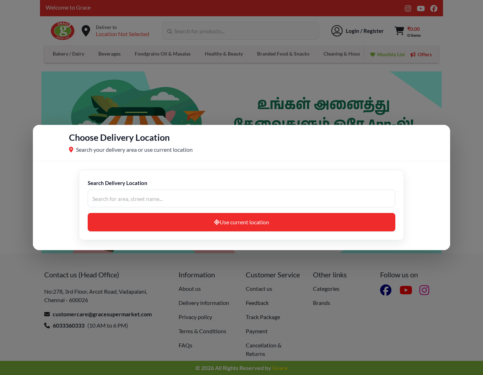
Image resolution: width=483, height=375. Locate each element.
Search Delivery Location (117, 183)
